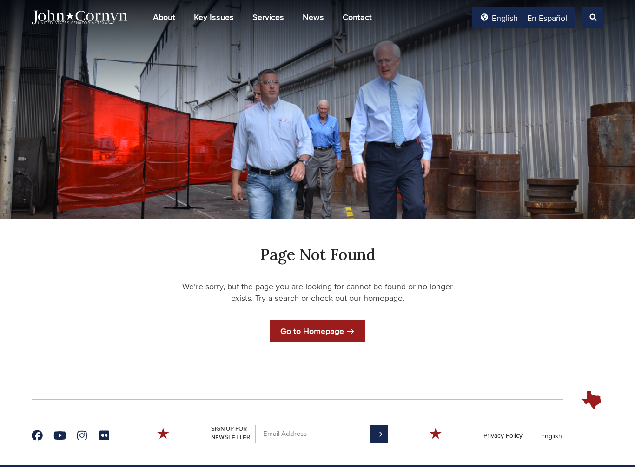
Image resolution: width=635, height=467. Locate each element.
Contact (357, 17)
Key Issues (214, 17)
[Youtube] (59, 435)
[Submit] (379, 434)
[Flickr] (104, 435)
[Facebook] (37, 435)
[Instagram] (82, 435)
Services (268, 17)
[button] (164, 17)
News (313, 17)
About (164, 17)
